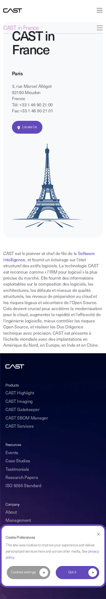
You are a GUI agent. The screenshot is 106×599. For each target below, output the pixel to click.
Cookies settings (23, 572)
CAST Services (19, 426)
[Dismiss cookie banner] (98, 534)
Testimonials (17, 470)
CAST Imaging (19, 402)
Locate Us (29, 127)
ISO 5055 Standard (23, 486)
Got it (72, 572)
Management (18, 521)
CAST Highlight (19, 393)
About (11, 512)
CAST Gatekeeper (22, 410)
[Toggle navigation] (98, 10)
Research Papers (21, 478)
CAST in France (21, 28)
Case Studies (17, 461)
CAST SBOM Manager (26, 418)
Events (11, 453)
